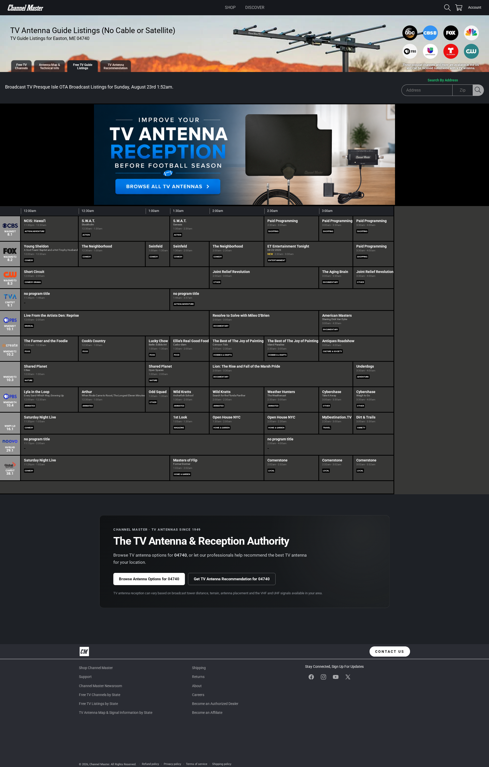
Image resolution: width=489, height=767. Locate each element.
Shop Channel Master (96, 668)
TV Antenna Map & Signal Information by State (115, 713)
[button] (230, 7)
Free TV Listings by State (98, 704)
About (197, 686)
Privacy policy (172, 764)
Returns (198, 677)
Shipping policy (221, 764)
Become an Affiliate (207, 713)
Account (474, 8)
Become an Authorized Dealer (215, 704)
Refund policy (150, 764)
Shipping (199, 668)
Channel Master (99, 764)
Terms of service (196, 764)
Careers (198, 695)
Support (85, 677)
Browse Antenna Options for (149, 579)
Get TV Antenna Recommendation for (232, 579)
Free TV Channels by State (99, 695)
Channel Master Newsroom (100, 686)
